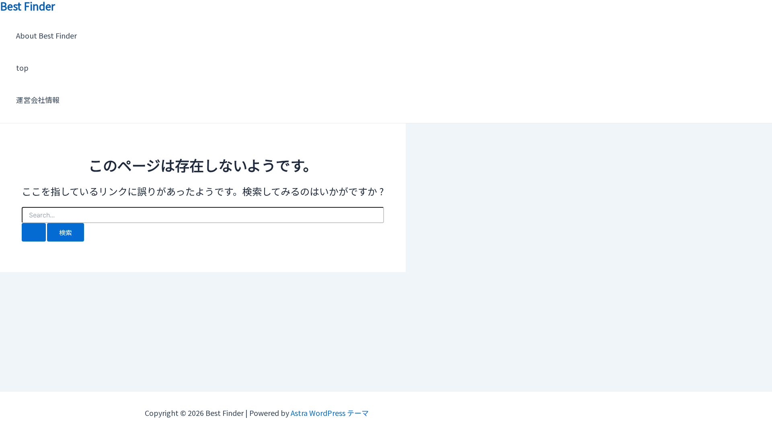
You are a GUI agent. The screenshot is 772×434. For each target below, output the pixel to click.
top (22, 67)
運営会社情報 (38, 99)
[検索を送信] (34, 232)
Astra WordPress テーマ (330, 412)
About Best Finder (46, 35)
